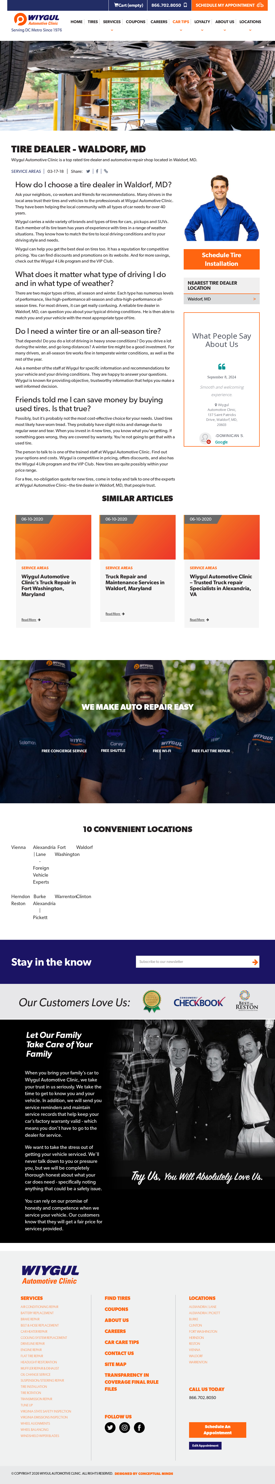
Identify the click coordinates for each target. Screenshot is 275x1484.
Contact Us (119, 1353)
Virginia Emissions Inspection (44, 1417)
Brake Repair (30, 1319)
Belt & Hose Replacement (40, 1325)
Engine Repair (31, 1350)
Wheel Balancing (35, 1430)
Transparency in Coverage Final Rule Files (131, 1382)
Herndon (196, 1338)
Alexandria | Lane (202, 1307)
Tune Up (27, 1405)
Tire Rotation (31, 1393)
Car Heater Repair (34, 1332)
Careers (159, 21)
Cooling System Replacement (44, 1338)
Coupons (135, 21)
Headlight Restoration (39, 1362)
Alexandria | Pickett (204, 1313)
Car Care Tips (122, 1342)
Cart (130, 5)
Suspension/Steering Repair (42, 1380)
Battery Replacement (37, 1313)
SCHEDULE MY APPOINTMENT (225, 5)
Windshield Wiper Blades (40, 1436)
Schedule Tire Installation (221, 259)
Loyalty (202, 21)
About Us (224, 21)
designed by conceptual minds (144, 1474)
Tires (93, 21)
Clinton (195, 1325)
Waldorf (196, 1356)
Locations (250, 21)
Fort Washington (203, 1332)
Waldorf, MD (199, 299)
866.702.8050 (166, 5)
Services (112, 21)
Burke (193, 1319)
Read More (29, 620)
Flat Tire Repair (32, 1356)
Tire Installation (34, 1387)
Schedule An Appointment (217, 1429)
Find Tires (117, 1298)
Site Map (115, 1364)
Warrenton (198, 1362)
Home (76, 21)
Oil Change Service (35, 1375)
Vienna (194, 1350)
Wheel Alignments (35, 1423)
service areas (26, 171)
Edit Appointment (205, 1445)
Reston (194, 1344)
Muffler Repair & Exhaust (40, 1368)
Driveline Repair (33, 1344)
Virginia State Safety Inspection (46, 1411)
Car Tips (181, 21)
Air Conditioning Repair (39, 1307)
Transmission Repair (36, 1399)
